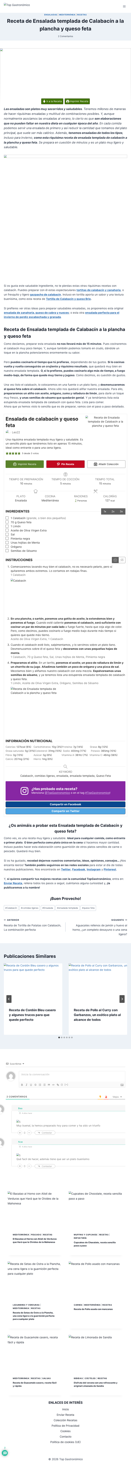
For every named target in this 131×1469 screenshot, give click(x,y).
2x (113, 511)
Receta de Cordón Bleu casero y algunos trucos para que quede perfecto (32, 1015)
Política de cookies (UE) (65, 1442)
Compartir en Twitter (66, 811)
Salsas (46, 1378)
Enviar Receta (13, 883)
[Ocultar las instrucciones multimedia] (122, 560)
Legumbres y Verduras (26, 1305)
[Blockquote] (49, 1085)
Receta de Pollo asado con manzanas (93, 1309)
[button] (7, 453)
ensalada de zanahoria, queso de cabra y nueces (36, 312)
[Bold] (22, 1085)
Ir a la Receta (54, 101)
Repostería (80, 1238)
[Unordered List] (44, 1085)
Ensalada (47, 908)
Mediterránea (67, 14)
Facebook (78, 869)
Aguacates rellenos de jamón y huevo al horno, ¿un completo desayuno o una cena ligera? (100, 927)
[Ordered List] (40, 1085)
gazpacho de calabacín (45, 294)
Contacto (65, 1436)
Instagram (94, 869)
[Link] (58, 1085)
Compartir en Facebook (65, 804)
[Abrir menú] (124, 6)
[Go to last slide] (9, 999)
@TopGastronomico (57, 792)
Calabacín (11, 908)
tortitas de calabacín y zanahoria (99, 290)
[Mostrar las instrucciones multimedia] (115, 560)
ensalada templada (67, 908)
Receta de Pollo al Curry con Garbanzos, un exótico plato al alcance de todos (97, 1015)
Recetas (82, 14)
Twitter (66, 869)
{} (62, 1084)
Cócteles (90, 1378)
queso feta (88, 908)
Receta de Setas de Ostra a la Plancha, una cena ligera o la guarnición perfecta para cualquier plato (33, 1315)
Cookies (65, 1431)
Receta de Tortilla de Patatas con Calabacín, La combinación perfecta (32, 925)
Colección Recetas (65, 1420)
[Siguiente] (122, 999)
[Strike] (35, 1085)
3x (121, 511)
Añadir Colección (108, 464)
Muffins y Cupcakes (85, 1234)
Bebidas (78, 1378)
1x (105, 511)
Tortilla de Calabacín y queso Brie (68, 299)
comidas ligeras (29, 908)
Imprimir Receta (78, 101)
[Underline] (31, 1085)
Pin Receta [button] (67, 464)
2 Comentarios (65, 36)
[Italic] (26, 1085)
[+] (66, 1084)
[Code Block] (53, 1085)
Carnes (78, 1305)
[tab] (59, 1037)
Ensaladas (50, 14)
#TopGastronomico (97, 792)
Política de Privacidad (65, 1425)
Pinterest (110, 869)
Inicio (65, 1409)
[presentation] (33, 983)
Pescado (36, 1234)
